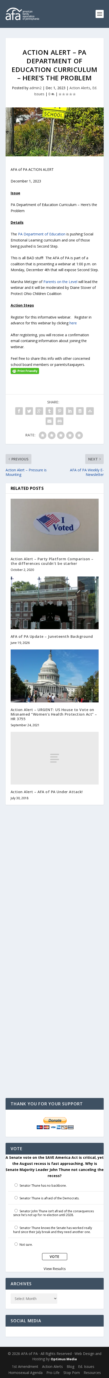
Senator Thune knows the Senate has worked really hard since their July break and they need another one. (52, 1230)
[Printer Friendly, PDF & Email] (25, 370)
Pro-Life (53, 1372)
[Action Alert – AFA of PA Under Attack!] (55, 758)
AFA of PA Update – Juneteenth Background (52, 636)
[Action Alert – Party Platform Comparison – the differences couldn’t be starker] (55, 525)
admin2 (35, 87)
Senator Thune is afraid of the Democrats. (49, 1198)
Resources (92, 1372)
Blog (70, 1366)
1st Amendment (25, 1366)
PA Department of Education (41, 234)
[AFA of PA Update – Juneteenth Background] (55, 602)
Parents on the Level (60, 281)
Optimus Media (64, 1359)
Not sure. (26, 1244)
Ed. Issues (86, 1366)
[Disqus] (55, 889)
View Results (55, 1268)
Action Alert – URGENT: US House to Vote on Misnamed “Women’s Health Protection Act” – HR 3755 (54, 714)
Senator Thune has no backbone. (43, 1185)
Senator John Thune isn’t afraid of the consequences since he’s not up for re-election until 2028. (53, 1213)
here (73, 323)
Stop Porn (71, 1372)
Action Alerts (79, 87)
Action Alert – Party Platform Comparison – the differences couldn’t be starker (52, 561)
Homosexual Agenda (25, 1372)
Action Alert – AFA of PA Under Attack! (47, 791)
